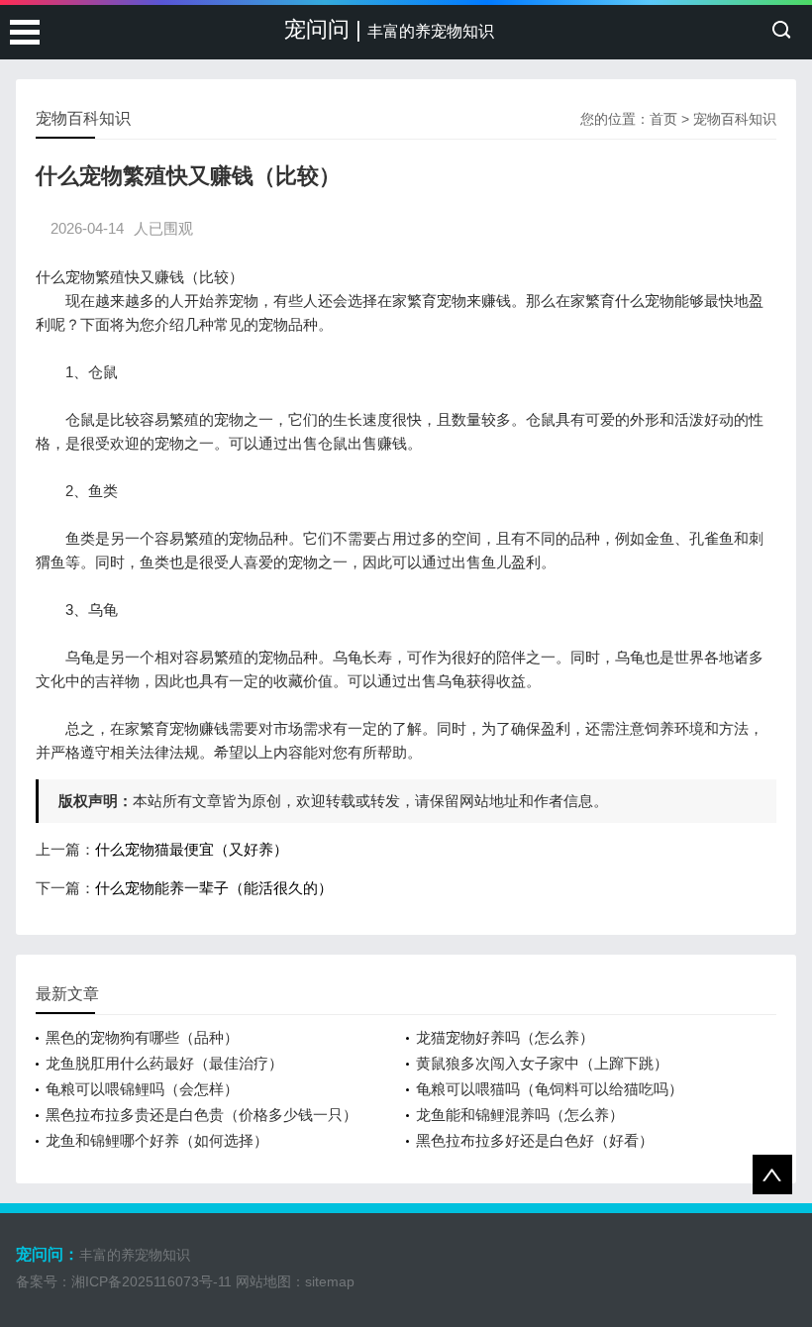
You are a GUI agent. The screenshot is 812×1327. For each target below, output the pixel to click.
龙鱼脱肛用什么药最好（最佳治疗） (164, 1063)
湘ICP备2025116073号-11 (151, 1281)
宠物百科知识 (734, 119)
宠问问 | (389, 29)
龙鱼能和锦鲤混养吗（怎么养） (520, 1114)
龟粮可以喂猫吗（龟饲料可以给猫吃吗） (549, 1088)
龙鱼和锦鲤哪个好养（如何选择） (157, 1140)
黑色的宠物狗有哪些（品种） (142, 1037)
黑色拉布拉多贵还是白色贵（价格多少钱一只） (201, 1114)
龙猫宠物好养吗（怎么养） (505, 1037)
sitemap (330, 1281)
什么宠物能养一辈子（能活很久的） (214, 887)
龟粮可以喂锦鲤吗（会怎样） (142, 1088)
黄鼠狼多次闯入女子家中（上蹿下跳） (542, 1063)
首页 (663, 119)
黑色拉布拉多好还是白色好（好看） (535, 1140)
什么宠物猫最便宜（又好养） (191, 849)
